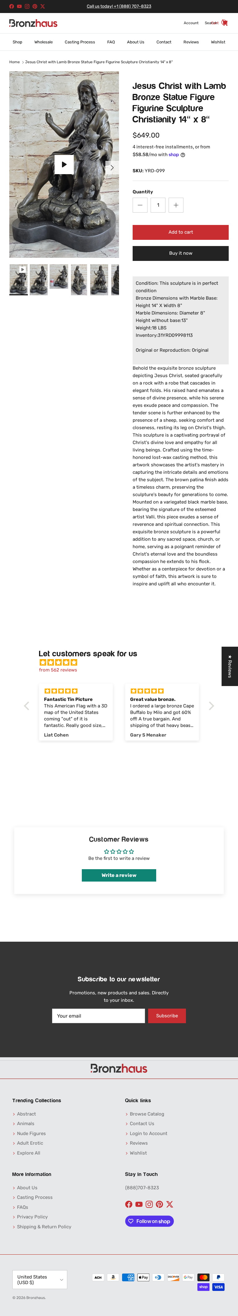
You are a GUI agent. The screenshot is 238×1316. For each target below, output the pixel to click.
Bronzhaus (35, 1298)
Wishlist (218, 42)
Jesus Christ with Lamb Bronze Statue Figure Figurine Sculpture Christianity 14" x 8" (99, 62)
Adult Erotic (30, 1143)
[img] (122, 662)
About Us (135, 42)
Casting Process (80, 42)
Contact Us (142, 1123)
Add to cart (181, 232)
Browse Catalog (147, 1114)
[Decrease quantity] (140, 205)
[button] (28, 706)
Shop (17, 42)
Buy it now (180, 253)
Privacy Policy (32, 1217)
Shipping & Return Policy (44, 1227)
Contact (163, 42)
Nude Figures (31, 1133)
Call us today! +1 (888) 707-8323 (119, 6)
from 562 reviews (58, 670)
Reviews (191, 42)
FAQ (111, 42)
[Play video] (64, 164)
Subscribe (167, 1016)
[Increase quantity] (176, 205)
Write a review (119, 875)
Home (14, 62)
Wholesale (43, 42)
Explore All (28, 1153)
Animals (25, 1123)
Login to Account (148, 1133)
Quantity (143, 192)
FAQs (22, 1207)
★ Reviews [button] (230, 666)
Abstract (26, 1114)
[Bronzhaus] (33, 23)
